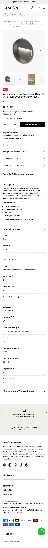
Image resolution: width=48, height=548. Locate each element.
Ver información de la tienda (13, 138)
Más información (9, 114)
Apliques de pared (15, 21)
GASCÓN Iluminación (14, 542)
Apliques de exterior (31, 21)
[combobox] (24, 14)
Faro (4, 101)
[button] (38, 8)
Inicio (5, 21)
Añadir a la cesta (32, 124)
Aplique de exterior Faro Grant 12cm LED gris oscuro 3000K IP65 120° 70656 (22, 25)
